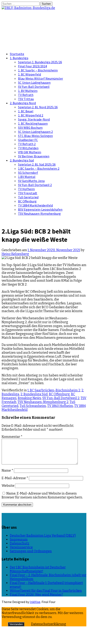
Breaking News (29, 398)
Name (7, 470)
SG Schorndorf (28, 173)
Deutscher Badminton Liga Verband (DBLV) (43, 536)
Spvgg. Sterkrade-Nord (34, 119)
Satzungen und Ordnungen (31, 551)
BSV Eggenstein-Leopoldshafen (40, 209)
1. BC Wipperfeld (29, 74)
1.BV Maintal (26, 177)
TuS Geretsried (28, 197)
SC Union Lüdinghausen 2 (35, 132)
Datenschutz (19, 543)
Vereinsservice (21, 547)
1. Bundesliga (19, 58)
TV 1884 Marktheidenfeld (35, 205)
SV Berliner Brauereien (33, 156)
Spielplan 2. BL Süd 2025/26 (37, 164)
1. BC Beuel (25, 111)
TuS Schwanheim (33, 406)
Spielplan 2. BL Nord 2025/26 (38, 107)
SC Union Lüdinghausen (34, 82)
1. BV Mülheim (27, 91)
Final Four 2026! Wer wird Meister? (36, 594)
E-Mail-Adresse (15, 478)
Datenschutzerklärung (48, 624)
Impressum (19, 539)
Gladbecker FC (28, 140)
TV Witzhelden (28, 148)
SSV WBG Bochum (30, 127)
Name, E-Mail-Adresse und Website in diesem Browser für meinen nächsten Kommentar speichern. (42, 495)
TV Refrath (25, 95)
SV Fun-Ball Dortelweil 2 (35, 185)
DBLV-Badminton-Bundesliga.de (27, 22)
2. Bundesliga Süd (22, 160)
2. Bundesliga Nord (23, 103)
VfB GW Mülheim (29, 152)
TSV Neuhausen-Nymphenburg (39, 213)
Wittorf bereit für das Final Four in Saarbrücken (46, 591)
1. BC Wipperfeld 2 (30, 115)
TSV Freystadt (27, 193)
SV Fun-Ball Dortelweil (34, 87)
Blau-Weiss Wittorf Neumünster (40, 78)
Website (8, 486)
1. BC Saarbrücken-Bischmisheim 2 (53, 390)
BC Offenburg (27, 201)
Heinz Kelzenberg (15, 254)
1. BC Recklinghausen (33, 123)
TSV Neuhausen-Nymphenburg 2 (43, 402)
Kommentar (12, 437)
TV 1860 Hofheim (60, 406)
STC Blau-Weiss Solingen (35, 136)
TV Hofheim (26, 189)
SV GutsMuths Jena (31, 181)
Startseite (17, 54)
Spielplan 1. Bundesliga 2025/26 (40, 62)
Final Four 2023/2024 (32, 66)
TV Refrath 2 (27, 144)
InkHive (35, 602)
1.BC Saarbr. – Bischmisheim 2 (38, 168)
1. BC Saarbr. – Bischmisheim (38, 70)
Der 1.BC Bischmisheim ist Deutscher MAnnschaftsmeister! (38, 569)
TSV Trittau (26, 99)
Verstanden (16, 624)
